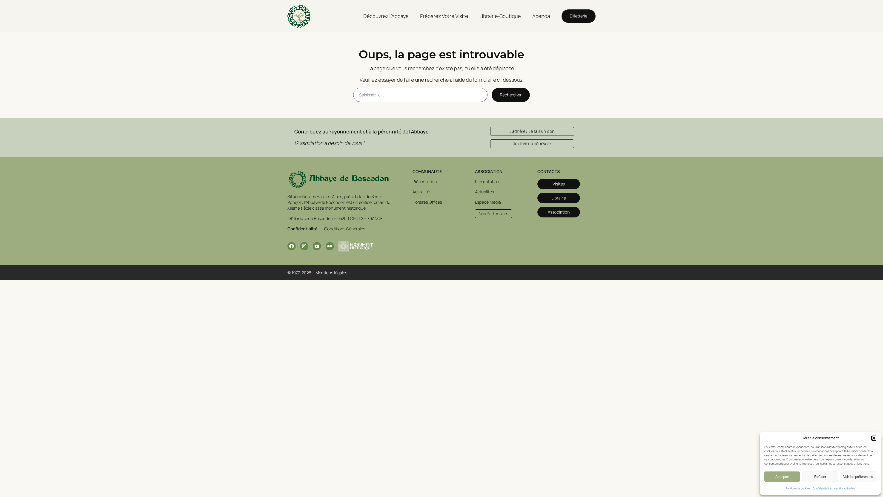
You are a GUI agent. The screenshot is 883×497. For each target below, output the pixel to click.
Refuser (820, 477)
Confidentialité (822, 488)
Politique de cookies (798, 488)
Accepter (782, 477)
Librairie (558, 198)
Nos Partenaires (493, 213)
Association (559, 212)
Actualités (422, 191)
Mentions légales (844, 488)
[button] (874, 438)
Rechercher (511, 95)
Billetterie (578, 16)
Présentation (425, 181)
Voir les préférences (858, 477)
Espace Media (488, 202)
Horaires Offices (427, 202)
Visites (559, 184)
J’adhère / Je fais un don (532, 131)
